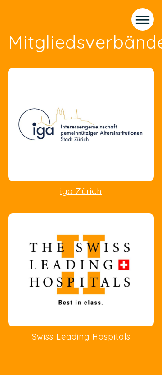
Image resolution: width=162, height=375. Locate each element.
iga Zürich (81, 191)
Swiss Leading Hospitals (81, 336)
